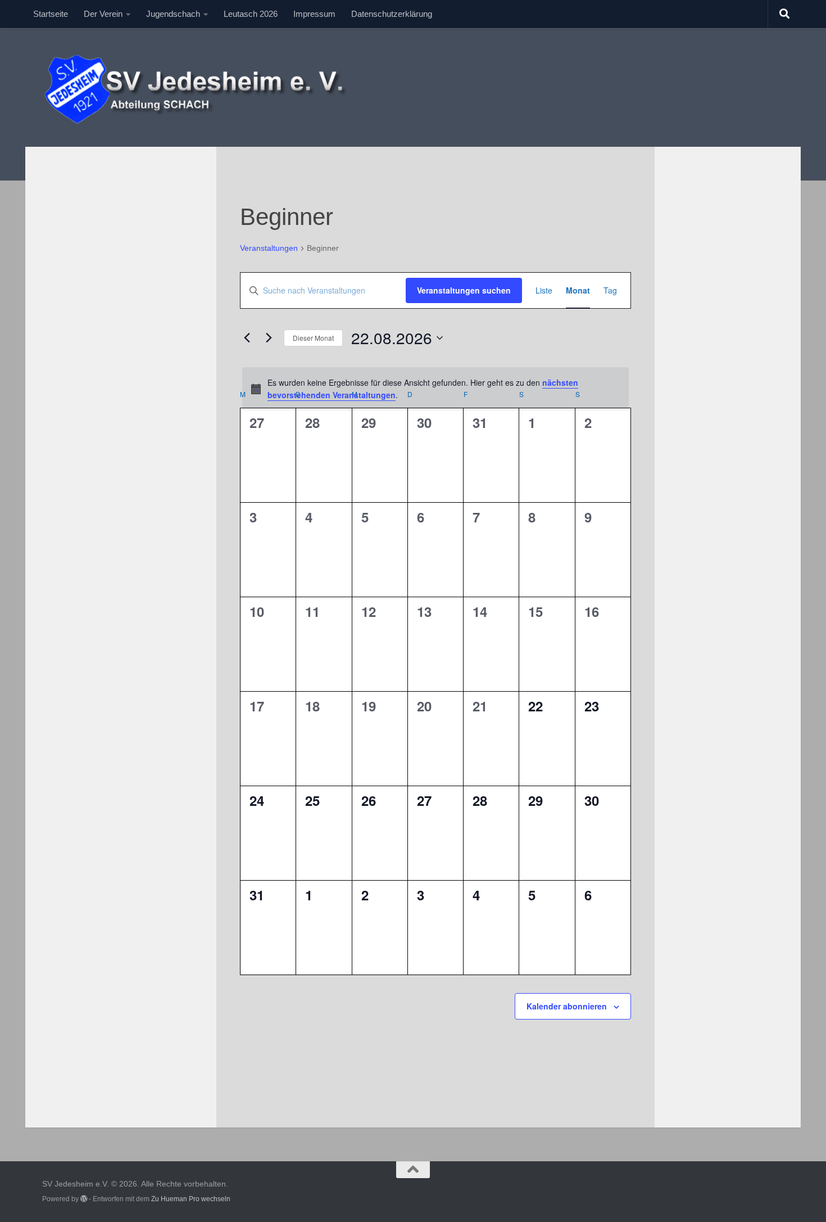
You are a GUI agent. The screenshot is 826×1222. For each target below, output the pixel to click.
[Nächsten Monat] (268, 338)
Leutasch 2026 (251, 14)
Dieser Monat (313, 337)
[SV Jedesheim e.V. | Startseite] (203, 87)
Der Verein (103, 14)
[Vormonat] (246, 338)
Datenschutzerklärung (391, 14)
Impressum (314, 14)
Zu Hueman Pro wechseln (190, 1199)
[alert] (435, 389)
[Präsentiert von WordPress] (83, 1199)
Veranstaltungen (269, 248)
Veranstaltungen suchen (464, 290)
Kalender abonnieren (567, 1006)
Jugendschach (173, 14)
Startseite (50, 14)
